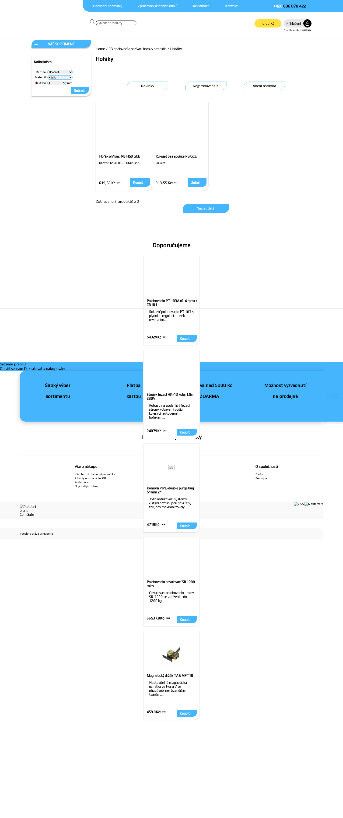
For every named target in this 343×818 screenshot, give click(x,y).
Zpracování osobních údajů (158, 6)
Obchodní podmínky (107, 6)
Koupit (185, 620)
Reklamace (201, 6)
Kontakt (231, 6)
